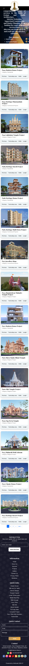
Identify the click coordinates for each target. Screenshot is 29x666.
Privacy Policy (14, 576)
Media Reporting (14, 597)
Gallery (14, 571)
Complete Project (14, 612)
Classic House (15, 586)
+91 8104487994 (17, 653)
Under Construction (14, 595)
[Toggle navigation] (4, 8)
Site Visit (14, 605)
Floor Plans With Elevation (14, 614)
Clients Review (14, 607)
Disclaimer (14, 578)
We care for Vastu (14, 588)
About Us (14, 564)
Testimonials (14, 616)
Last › (19, 526)
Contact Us (14, 573)
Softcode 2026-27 (18, 663)
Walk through (14, 600)
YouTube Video (14, 609)
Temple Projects (14, 593)
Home (14, 561)
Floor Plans (14, 602)
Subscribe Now (14, 549)
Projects (14, 568)
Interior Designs (14, 590)
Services (14, 566)
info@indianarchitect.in (14, 650)
